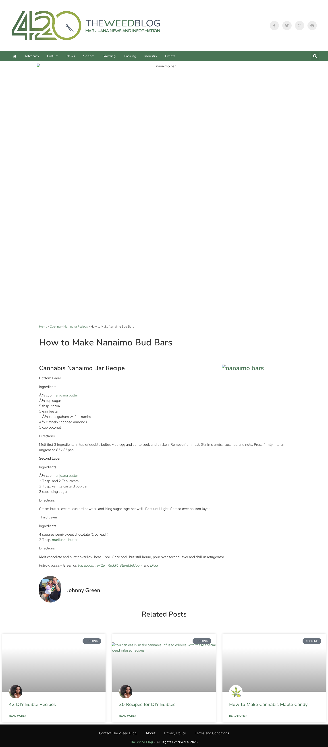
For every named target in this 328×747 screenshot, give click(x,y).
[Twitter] (287, 25)
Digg (154, 565)
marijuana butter (65, 395)
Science (89, 56)
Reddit (113, 565)
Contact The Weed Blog (118, 733)
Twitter (100, 565)
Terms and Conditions (212, 733)
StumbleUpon (131, 565)
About (150, 733)
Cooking (130, 56)
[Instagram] (299, 25)
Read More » (18, 716)
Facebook (85, 565)
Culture (52, 56)
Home (43, 326)
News (70, 56)
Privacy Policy (175, 733)
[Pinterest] (312, 25)
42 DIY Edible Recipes (32, 704)
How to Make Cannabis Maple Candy (268, 704)
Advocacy (32, 56)
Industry (150, 56)
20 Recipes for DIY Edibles (147, 704)
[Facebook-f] (274, 25)
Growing (109, 56)
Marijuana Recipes (75, 326)
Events (170, 56)
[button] (315, 56)
